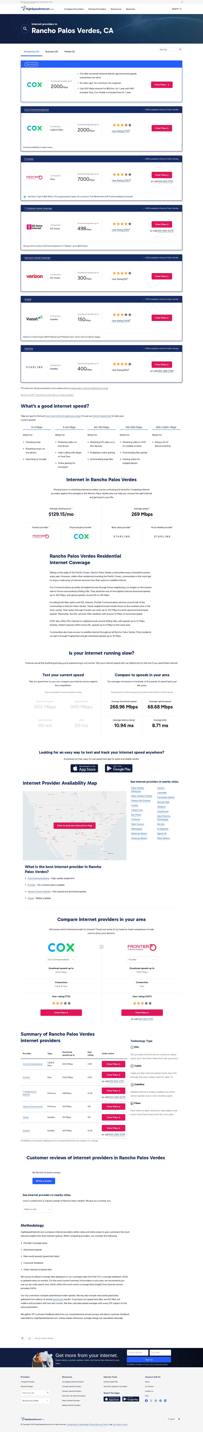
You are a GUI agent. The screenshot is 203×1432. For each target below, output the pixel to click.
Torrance (135, 819)
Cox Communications (36, 109)
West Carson (137, 824)
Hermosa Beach (139, 838)
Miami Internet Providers (71, 1401)
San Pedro (136, 814)
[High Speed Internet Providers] (37, 9)
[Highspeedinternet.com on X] (151, 1401)
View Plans (159, 84)
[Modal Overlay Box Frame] (101, 1357)
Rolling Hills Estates (141, 800)
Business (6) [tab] (52, 51)
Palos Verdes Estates (141, 796)
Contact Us (149, 1391)
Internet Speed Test (111, 1382)
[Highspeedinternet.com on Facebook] (146, 1401)
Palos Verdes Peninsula (137, 790)
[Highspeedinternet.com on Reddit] (160, 1401)
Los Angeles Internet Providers (73, 1382)
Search (175, 8)
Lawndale (162, 792)
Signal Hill (161, 833)
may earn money (29, 2)
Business (130, 9)
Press (147, 1396)
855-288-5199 (165, 370)
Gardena (161, 806)
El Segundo (162, 828)
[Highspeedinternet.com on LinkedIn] (165, 1401)
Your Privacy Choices (119, 1424)
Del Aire (161, 824)
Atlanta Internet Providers (71, 1405)
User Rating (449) (121, 320)
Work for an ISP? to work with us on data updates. (47, 395)
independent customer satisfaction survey (89, 388)
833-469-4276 (165, 230)
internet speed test (102, 416)
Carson (160, 788)
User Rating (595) (120, 230)
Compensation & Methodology (78, 1424)
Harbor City (137, 810)
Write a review (44, 1181)
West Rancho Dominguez (163, 818)
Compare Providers (74, 9)
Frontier (29, 158)
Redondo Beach (139, 833)
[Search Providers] (47, 1393)
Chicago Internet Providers (71, 1386)
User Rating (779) (120, 131)
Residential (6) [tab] (31, 51)
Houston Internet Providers (71, 1391)
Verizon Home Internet (37, 257)
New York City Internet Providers (73, 1396)
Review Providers (97, 9)
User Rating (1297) (121, 180)
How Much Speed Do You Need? (115, 1386)
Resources (116, 9)
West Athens (163, 838)
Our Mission (149, 1386)
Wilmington (136, 828)
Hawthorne (162, 811)
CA (29, 1338)
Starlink (28, 348)
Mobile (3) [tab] (69, 51)
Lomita (134, 805)
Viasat (27, 299)
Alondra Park (163, 802)
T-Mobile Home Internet (38, 208)
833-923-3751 (165, 181)
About (147, 1382)
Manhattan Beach (166, 797)
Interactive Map (74, 825)
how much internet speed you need (63, 416)
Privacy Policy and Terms (99, 1424)
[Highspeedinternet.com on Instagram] (155, 1401)
